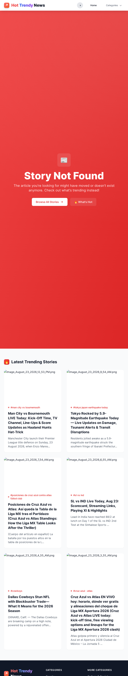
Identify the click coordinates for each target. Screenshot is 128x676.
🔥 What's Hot (83, 202)
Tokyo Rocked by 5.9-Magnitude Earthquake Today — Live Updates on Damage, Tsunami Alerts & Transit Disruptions (95, 422)
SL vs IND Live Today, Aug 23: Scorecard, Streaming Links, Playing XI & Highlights (95, 505)
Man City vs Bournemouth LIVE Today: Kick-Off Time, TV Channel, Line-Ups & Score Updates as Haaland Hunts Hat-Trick (32, 422)
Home (93, 5)
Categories (112, 5)
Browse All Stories (47, 202)
